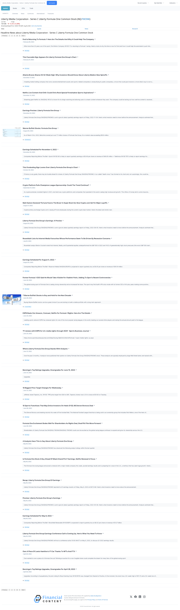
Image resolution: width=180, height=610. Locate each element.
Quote (39, 29)
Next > (23, 35)
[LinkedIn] (140, 599)
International (40, 13)
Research (135, 29)
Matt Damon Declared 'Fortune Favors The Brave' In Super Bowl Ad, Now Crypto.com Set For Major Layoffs (66, 203)
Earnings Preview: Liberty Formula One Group (42, 110)
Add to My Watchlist (36, 26)
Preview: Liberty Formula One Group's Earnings (42, 498)
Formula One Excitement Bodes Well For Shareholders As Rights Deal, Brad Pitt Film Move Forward (63, 423)
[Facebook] (135, 599)
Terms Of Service (103, 600)
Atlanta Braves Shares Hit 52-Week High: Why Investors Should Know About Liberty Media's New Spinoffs (66, 75)
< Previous (4, 35)
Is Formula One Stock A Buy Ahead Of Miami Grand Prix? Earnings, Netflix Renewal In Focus (60, 459)
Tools (31, 8)
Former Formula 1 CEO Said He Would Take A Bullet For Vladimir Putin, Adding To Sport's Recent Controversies (67, 278)
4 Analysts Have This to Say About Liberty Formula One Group (48, 441)
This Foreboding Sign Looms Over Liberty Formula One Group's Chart (51, 167)
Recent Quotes (142, 3)
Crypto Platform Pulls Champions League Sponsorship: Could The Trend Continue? (57, 185)
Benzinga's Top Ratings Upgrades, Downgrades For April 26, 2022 (50, 569)
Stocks (15, 8)
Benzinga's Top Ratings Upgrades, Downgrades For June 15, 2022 (50, 370)
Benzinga (27, 50)
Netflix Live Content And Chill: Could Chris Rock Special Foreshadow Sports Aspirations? (59, 93)
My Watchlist (158, 3)
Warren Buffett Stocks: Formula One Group (41, 128)
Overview (15, 13)
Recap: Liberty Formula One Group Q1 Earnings (42, 480)
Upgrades (27, 377)
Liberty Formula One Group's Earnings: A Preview (43, 221)
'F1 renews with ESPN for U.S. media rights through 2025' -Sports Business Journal (57, 331)
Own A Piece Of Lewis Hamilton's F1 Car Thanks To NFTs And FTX (50, 551)
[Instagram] (144, 599)
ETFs (23, 8)
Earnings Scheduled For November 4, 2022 (40, 150)
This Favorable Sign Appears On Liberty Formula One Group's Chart (50, 57)
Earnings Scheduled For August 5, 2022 (39, 260)
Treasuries (50, 13)
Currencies (30, 13)
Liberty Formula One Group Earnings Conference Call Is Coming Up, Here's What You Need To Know (63, 534)
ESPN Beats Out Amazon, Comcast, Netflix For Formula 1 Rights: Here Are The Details (57, 313)
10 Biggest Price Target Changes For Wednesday (43, 388)
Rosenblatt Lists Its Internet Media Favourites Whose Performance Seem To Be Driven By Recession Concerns (67, 238)
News (22, 13)
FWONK (86, 19)
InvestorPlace (28, 306)
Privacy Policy (91, 600)
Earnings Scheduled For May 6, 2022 (38, 516)
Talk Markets (27, 139)
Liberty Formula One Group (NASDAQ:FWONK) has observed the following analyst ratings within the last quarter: (59, 448)
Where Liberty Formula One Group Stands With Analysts (46, 349)
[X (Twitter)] (131, 599)
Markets (5, 8)
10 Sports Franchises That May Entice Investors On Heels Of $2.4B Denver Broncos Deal (59, 406)
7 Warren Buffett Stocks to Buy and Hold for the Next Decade (48, 295)
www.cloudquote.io (95, 596)
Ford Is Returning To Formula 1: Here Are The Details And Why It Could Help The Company (59, 39)
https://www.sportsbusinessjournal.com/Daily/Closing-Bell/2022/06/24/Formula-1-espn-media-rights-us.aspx (59, 338)
